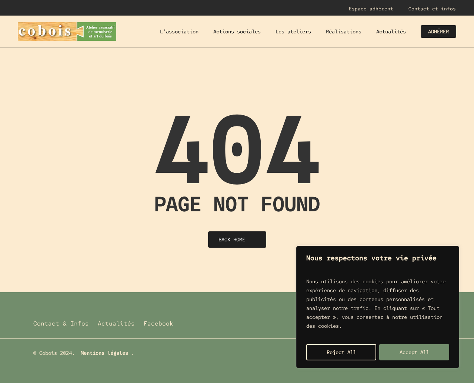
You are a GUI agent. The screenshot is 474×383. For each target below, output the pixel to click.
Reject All (341, 352)
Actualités (116, 323)
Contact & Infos (61, 323)
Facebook (158, 323)
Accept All (414, 352)
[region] (377, 307)
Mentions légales (104, 353)
